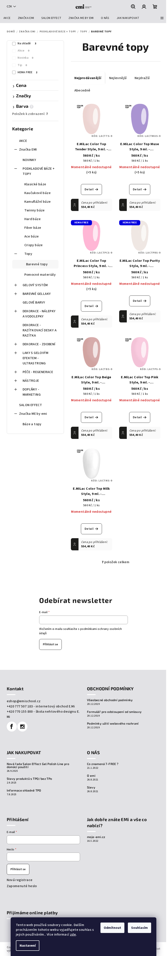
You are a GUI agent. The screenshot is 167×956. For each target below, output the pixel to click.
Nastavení (28, 945)
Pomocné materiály (40, 274)
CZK (9, 6)
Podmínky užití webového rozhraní (113, 723)
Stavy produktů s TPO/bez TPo (29, 778)
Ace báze (31, 236)
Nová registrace (20, 880)
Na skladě (27, 43)
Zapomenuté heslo (22, 886)
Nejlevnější (118, 78)
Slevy (91, 787)
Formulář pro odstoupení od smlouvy (114, 711)
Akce (23, 50)
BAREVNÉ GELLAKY (37, 293)
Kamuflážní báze (37, 201)
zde (73, 934)
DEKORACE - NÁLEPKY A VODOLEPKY (39, 314)
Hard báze (32, 219)
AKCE (23, 140)
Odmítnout (112, 927)
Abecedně (82, 90)
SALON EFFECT (30, 405)
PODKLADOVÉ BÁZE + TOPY (39, 171)
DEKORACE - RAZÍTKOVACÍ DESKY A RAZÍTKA (40, 330)
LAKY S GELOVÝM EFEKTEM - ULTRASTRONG (35, 358)
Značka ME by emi (33, 413)
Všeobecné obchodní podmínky (110, 700)
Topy (28, 253)
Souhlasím (139, 927)
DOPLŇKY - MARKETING (32, 392)
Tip (22, 65)
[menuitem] (7, 18)
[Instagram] (22, 727)
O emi (91, 775)
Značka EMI (28, 149)
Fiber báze (32, 227)
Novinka (25, 58)
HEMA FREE (27, 72)
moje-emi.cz (96, 836)
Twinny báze (34, 210)
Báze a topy (32, 424)
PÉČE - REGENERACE (38, 372)
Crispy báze (33, 245)
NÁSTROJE (31, 380)
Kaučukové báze (37, 193)
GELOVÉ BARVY (34, 302)
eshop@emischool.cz (24, 701)
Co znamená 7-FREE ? (103, 763)
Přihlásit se (50, 644)
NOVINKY (29, 160)
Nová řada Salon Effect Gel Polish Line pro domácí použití (38, 765)
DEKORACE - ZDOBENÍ (39, 344)
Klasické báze (35, 184)
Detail (89, 189)
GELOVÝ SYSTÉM (35, 285)
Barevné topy (37, 264)
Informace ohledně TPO (24, 790)
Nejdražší (142, 78)
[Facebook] (12, 727)
